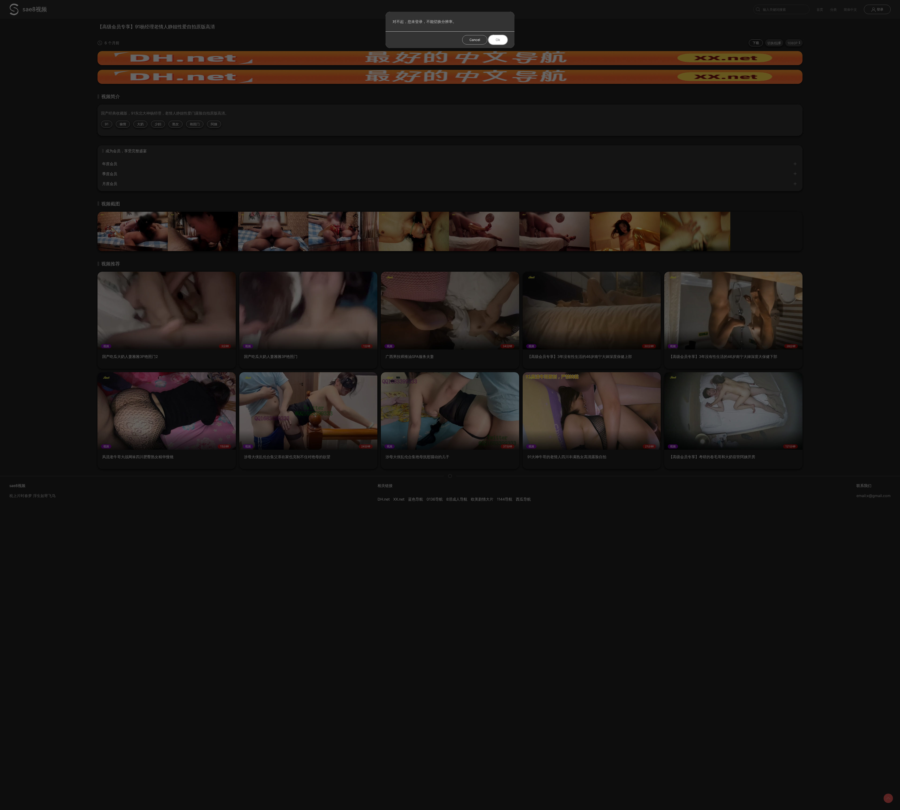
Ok (498, 40)
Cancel (474, 40)
